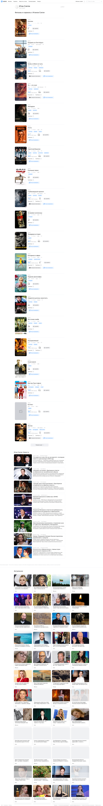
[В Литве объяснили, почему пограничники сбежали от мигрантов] (61, 583)
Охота (30, 128)
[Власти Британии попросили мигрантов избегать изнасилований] (42, 679)
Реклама (10, 805)
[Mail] (2, 1)
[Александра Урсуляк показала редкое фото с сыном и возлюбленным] (80, 736)
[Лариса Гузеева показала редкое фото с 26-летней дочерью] (61, 641)
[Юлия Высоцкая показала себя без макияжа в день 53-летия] (23, 736)
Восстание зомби (33, 319)
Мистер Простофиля (34, 383)
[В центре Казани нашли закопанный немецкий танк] (23, 717)
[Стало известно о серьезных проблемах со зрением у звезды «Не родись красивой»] (23, 698)
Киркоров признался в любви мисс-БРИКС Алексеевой (45, 497)
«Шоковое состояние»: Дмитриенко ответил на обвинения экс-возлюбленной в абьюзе (46, 471)
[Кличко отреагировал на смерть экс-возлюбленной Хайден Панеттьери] (42, 736)
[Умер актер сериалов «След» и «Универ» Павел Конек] (23, 775)
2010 (29, 342)
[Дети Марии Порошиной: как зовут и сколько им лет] (42, 583)
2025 (29, 23)
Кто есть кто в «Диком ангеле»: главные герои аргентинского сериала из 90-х (46, 550)
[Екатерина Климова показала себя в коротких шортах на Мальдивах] (80, 775)
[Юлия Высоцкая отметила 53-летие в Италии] (61, 794)
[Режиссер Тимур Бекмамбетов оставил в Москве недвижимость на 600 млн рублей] (23, 622)
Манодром (31, 106)
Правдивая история (34, 234)
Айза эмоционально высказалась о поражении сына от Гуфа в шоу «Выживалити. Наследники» (48, 523)
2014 (29, 257)
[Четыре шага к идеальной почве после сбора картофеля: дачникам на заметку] (61, 679)
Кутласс (30, 404)
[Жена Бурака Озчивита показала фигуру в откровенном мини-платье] (61, 698)
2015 (29, 214)
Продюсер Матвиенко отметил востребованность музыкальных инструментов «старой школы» (48, 510)
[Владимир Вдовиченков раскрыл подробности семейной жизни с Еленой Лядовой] (61, 622)
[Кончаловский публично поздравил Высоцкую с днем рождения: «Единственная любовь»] (80, 756)
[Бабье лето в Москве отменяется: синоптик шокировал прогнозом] (80, 583)
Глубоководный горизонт (36, 191)
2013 (29, 299)
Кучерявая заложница (35, 213)
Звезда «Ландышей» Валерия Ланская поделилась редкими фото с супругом (48, 536)
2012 (29, 321)
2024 (29, 44)
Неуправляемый (33, 340)
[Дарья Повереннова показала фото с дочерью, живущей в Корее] (23, 756)
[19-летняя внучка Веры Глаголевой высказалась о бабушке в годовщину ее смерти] (42, 794)
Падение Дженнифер (34, 277)
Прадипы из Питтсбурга (35, 42)
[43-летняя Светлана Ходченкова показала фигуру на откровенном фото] (23, 794)
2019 (29, 150)
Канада (39, 44)
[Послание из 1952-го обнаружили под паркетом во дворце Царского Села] (42, 622)
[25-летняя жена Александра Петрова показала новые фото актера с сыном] (80, 698)
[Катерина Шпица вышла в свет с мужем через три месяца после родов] (80, 679)
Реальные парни (33, 170)
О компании (6, 805)
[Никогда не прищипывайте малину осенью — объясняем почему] (42, 775)
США (37, 44)
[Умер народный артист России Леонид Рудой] (80, 603)
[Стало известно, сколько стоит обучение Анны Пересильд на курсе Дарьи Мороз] (80, 794)
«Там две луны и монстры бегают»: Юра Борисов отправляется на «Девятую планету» (47, 484)
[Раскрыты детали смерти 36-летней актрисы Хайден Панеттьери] (23, 679)
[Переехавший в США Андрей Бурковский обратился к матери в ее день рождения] (42, 641)
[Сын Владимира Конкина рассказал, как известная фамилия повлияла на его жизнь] (80, 641)
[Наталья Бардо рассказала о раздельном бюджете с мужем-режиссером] (61, 756)
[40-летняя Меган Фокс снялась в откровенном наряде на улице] (80, 660)
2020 (29, 129)
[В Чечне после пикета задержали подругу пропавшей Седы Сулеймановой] (23, 660)
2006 (29, 427)
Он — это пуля (32, 85)
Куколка (30, 21)
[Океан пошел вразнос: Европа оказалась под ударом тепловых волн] (23, 641)
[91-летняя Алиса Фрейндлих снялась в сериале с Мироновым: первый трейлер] (42, 603)
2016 (29, 172)
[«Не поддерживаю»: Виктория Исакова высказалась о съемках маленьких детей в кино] (61, 775)
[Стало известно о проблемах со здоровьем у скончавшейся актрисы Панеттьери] (23, 583)
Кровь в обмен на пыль (35, 64)
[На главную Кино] (5, 1)
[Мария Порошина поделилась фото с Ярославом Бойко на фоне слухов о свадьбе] (23, 603)
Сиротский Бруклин (34, 149)
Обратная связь (98, 805)
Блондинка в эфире (34, 255)
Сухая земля (32, 362)
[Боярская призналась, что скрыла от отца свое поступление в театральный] (42, 717)
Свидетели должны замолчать (38, 298)
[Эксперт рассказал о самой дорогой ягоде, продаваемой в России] (42, 756)
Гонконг (41, 193)
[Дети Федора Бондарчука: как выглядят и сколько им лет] (42, 660)
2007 (29, 385)
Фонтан (30, 426)
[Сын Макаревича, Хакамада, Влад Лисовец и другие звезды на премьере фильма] (61, 736)
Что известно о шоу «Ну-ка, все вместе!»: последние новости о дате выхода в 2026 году (48, 458)
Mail (2, 805)
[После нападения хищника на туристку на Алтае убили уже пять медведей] (80, 622)
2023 (29, 65)
